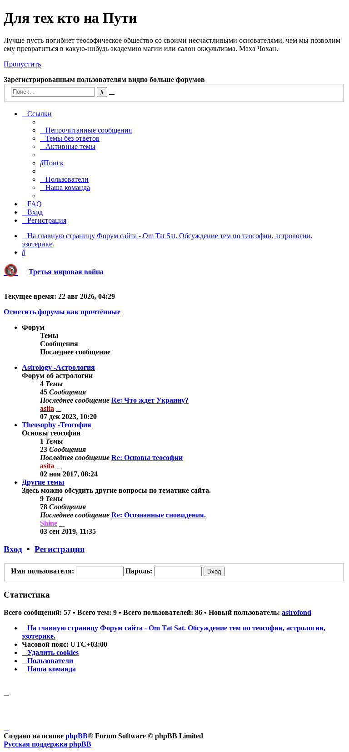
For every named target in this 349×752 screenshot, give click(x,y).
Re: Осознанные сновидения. (158, 515)
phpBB (76, 736)
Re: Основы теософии (147, 457)
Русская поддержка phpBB (47, 744)
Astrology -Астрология (58, 367)
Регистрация (60, 549)
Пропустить (22, 64)
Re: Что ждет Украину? (150, 400)
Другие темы (43, 482)
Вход (13, 549)
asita (47, 408)
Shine (48, 523)
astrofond (296, 612)
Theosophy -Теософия (56, 425)
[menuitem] (86, 130)
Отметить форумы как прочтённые (62, 312)
